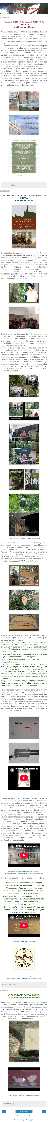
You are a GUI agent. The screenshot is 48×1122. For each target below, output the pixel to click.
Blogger (30, 1120)
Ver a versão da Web (24, 1116)
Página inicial (24, 1111)
